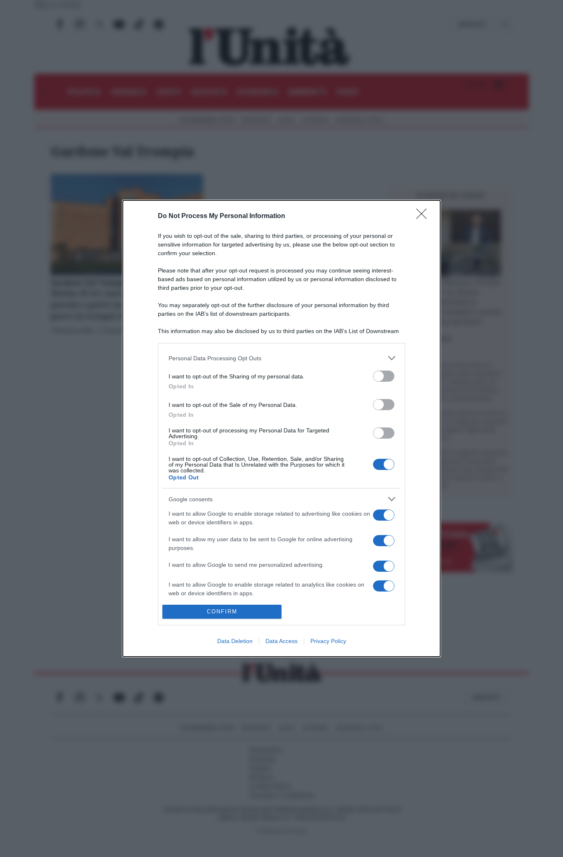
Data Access (281, 641)
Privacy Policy (328, 641)
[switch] (383, 376)
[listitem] (281, 358)
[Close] (424, 216)
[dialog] (281, 428)
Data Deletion (235, 641)
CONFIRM (222, 611)
